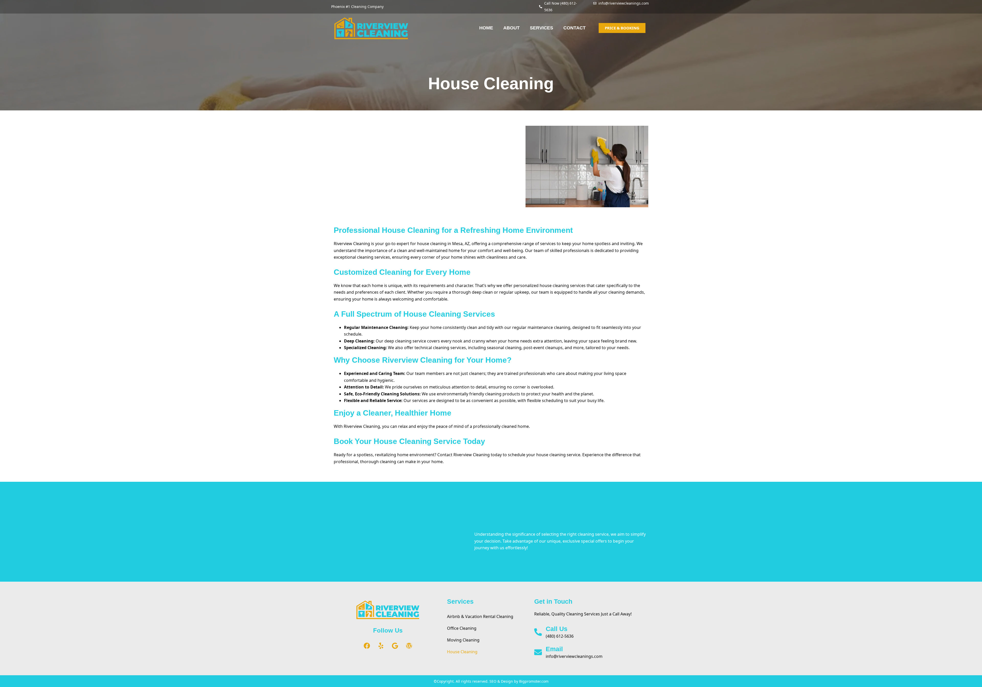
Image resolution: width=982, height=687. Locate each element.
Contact (574, 27)
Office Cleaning (461, 628)
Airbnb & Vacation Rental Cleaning (480, 616)
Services (541, 27)
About (511, 27)
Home (486, 27)
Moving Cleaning (463, 640)
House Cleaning (462, 652)
